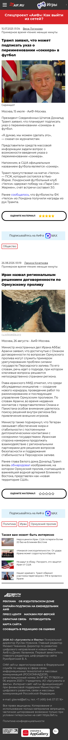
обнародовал (20, 465)
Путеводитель (40, 619)
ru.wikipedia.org (11, 334)
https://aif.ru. (50, 715)
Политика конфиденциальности (23, 721)
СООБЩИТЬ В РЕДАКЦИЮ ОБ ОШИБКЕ (29, 629)
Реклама (9, 601)
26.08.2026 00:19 (11, 263)
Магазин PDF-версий (39, 614)
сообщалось (20, 194)
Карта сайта (12, 624)
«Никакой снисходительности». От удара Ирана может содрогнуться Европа (39, 552)
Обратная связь (14, 619)
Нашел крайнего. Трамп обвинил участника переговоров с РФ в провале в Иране (39, 576)
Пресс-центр (12, 614)
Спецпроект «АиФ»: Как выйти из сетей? (34, 17)
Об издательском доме (36, 601)
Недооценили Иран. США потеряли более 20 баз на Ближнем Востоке (40, 540)
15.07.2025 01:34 (11, 28)
